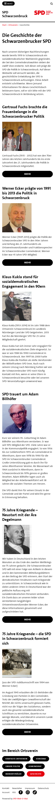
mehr (27, 174)
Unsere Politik (12, 766)
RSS (14, 792)
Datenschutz (43, 788)
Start (4, 25)
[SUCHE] (51, 3)
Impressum (30, 788)
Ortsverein (13, 25)
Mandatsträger (13, 774)
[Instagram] (28, 792)
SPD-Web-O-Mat (20, 798)
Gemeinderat (35, 766)
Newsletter (17, 788)
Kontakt (5, 788)
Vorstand (41, 758)
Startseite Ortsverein (16, 758)
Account (6, 792)
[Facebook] (21, 792)
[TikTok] (35, 792)
